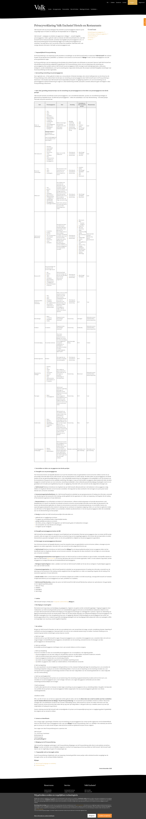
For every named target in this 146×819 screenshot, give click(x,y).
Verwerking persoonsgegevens (96, 32)
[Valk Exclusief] (39, 8)
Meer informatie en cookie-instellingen (44, 815)
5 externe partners (79, 805)
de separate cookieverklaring (60, 601)
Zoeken (113, 2)
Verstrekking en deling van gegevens (97, 34)
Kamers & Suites (48, 790)
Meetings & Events (84, 9)
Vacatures (118, 2)
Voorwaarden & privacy (69, 790)
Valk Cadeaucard (88, 791)
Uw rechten (91, 37)
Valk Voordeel (87, 790)
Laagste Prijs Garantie (69, 791)
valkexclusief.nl (51, 558)
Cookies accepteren (104, 815)
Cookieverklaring (39, 809)
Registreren (142, 2)
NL (107, 2)
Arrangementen (57, 9)
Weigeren (92, 815)
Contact (124, 2)
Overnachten (65, 9)
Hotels (49, 9)
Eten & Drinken (74, 9)
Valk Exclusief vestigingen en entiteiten (46, 763)
